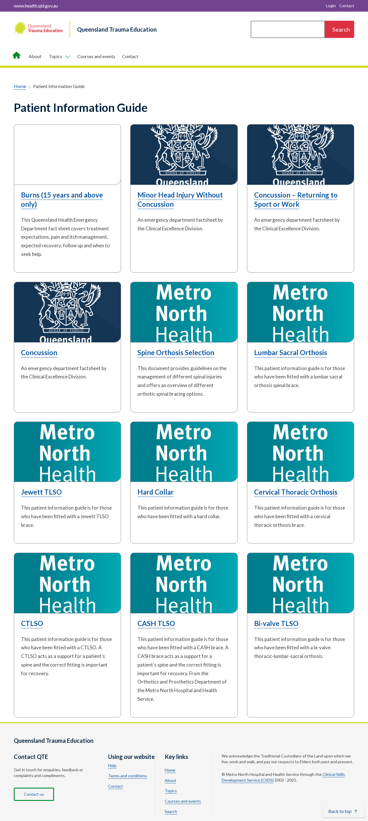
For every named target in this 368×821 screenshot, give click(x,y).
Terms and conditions (127, 776)
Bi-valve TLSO (276, 623)
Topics (171, 791)
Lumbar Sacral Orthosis (290, 352)
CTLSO (32, 623)
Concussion (39, 352)
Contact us (34, 794)
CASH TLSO (156, 623)
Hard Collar (155, 492)
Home (20, 86)
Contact (130, 56)
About (35, 56)
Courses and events (96, 56)
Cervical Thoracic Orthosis (296, 492)
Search (171, 811)
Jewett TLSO (41, 492)
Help (112, 765)
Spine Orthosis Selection (175, 352)
